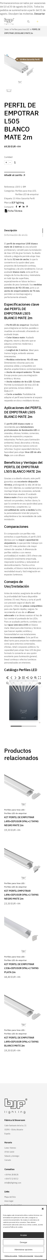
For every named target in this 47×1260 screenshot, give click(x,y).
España (7, 1133)
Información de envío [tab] (15, 235)
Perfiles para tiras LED (25, 190)
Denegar (23, 1242)
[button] (42, 1208)
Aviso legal (8, 1201)
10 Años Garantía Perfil (24, 198)
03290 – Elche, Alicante (13, 1129)
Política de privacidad (26, 1256)
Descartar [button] (39, 13)
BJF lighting (18, 202)
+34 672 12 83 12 (11, 1179)
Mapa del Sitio (10, 1197)
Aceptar (23, 1235)
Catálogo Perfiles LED (20, 669)
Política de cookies (11, 1256)
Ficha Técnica (15, 210)
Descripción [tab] (10, 230)
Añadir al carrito (13, 175)
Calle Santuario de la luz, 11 (15, 1125)
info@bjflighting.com (12, 1183)
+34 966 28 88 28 (11, 1174)
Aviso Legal (38, 1256)
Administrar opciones (23, 1249)
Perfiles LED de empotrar (27, 194)
